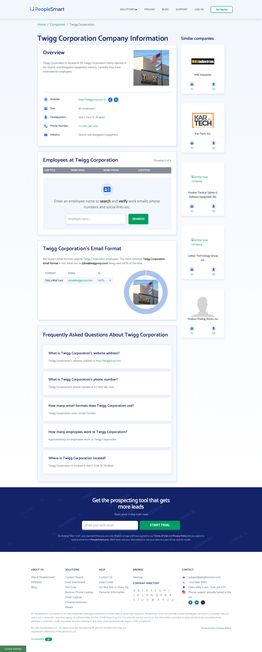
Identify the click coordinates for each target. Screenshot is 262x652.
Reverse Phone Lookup (79, 592)
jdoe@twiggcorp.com (80, 280)
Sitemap (138, 577)
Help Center (106, 582)
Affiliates (36, 582)
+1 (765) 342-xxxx (88, 126)
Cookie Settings (13, 649)
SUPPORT (182, 9)
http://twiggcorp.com (91, 100)
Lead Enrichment (75, 582)
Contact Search (74, 577)
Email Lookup (73, 597)
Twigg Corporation (94, 259)
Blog (34, 587)
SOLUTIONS (127, 9)
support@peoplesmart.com (204, 577)
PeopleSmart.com (100, 540)
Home (41, 24)
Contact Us (105, 577)
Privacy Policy (180, 536)
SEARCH (138, 219)
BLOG (165, 9)
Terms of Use (161, 536)
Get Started (221, 10)
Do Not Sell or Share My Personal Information (114, 590)
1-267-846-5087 (197, 582)
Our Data (70, 587)
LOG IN (199, 9)
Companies (57, 24)
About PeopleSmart (43, 577)
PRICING (150, 9)
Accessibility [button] (37, 639)
